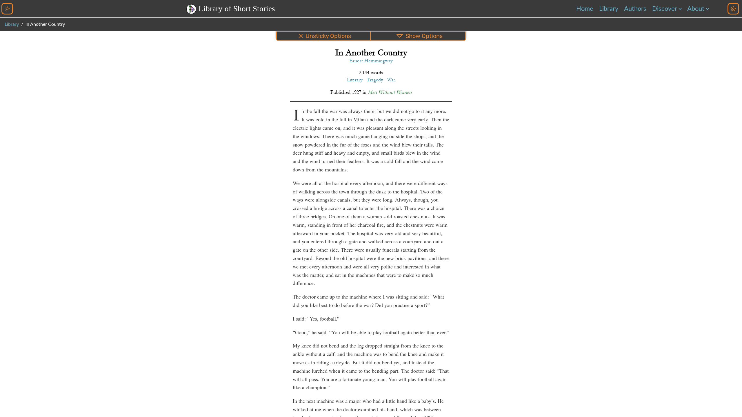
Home (584, 9)
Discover (664, 9)
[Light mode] (7, 8)
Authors (635, 9)
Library (608, 9)
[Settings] (733, 8)
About (695, 9)
